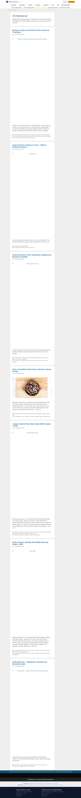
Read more (38, 409)
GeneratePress (50, 779)
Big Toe (39, 764)
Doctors (30, 5)
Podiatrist (22, 137)
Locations (37, 5)
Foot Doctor (16, 137)
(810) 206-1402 (19, 794)
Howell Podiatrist (31, 783)
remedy (42, 357)
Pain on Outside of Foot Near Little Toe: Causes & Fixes (31, 370)
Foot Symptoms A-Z (42, 784)
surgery (48, 653)
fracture (22, 246)
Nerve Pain (14, 136)
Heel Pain (36, 532)
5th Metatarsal (24, 134)
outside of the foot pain (23, 136)
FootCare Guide (17, 134)
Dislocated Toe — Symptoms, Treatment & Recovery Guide (29, 663)
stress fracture (48, 136)
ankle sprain (37, 134)
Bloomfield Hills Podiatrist (39, 783)
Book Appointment (66, 5)
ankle (33, 134)
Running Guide (41, 136)
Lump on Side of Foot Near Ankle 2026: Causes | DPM (31, 425)
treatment (25, 359)
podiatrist (31, 136)
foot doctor (43, 134)
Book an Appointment (54, 783)
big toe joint (44, 764)
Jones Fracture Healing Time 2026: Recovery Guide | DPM (30, 543)
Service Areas (46, 783)
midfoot (40, 532)
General (48, 134)
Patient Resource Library (27, 784)
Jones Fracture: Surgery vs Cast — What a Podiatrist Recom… (29, 146)
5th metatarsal (17, 416)
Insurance (45, 5)
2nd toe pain (16, 764)
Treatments (22, 5)
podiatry (35, 136)
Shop (58, 5)
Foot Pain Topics (49, 784)
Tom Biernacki (31, 137)
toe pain (41, 416)
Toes (13, 415)
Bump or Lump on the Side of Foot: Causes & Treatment (30, 31)
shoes (32, 533)
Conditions (13, 5)
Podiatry (26, 137)
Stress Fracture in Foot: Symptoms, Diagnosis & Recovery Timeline (31, 256)
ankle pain (16, 534)
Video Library (35, 784)
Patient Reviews (56, 784)
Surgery (47, 413)
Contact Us (61, 784)
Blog (53, 5)
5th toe (30, 134)
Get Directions (18, 796)
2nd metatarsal (17, 357)
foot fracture (22, 360)
